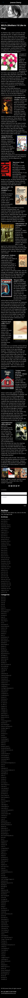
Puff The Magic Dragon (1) (7, 879)
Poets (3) (3, 868)
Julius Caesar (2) (5, 795)
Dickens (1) (3, 697)
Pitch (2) (3, 863)
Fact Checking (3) (5, 724)
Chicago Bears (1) (5, 684)
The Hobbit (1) (4, 935)
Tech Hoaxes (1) (5, 930)
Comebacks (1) (4, 693)
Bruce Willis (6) (4, 666)
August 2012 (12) (5, 568)
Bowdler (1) (4, 662)
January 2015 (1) (5, 539)
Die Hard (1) (4, 701)
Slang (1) (3, 906)
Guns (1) (3, 764)
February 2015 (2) (5, 537)
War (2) (3, 963)
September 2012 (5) (6, 566)
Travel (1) (3, 952)
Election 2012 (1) (5, 717)
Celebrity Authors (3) (6, 675)
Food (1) (3, 735)
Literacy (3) (3, 817)
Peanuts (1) (4, 853)
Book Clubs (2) (4, 659)
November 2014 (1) (5, 541)
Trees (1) (3, 954)
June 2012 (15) (4, 572)
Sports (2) (3, 915)
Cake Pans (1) (4, 668)
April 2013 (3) (4, 554)
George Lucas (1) (5, 746)
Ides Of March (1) (5, 784)
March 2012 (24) (5, 577)
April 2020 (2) (4, 521)
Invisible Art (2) (4, 790)
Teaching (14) (4, 928)
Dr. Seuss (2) (4, 702)
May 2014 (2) (4, 550)
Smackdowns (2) (5, 910)
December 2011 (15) (6, 583)
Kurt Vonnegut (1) (5, 801)
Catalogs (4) (4, 670)
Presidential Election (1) (6, 872)
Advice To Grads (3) (5, 610)
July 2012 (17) (4, 570)
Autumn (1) (3, 630)
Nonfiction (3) (4, 841)
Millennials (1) (4, 828)
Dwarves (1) (4, 708)
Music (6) (3, 837)
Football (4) (4, 737)
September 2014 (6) (6, 545)
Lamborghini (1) (5, 806)
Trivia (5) (3, 955)
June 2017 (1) (4, 523)
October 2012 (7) (5, 565)
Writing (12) (4, 977)
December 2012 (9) (5, 561)
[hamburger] (3, 2)
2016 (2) (3, 604)
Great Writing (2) (5, 757)
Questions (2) (4, 881)
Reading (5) (4, 884)
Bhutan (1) (3, 648)
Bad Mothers (4, 30)
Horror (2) (3, 781)
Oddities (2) (4, 843)
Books (10, 30)
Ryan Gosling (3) (5, 895)
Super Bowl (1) (4, 924)
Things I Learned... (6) (6, 939)
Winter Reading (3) (5, 970)
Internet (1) (4, 786)
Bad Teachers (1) (5, 641)
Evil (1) (2, 719)
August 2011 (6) (5, 590)
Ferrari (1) (3, 732)
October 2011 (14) (5, 586)
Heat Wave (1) (4, 773)
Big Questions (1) (5, 653)
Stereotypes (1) (4, 919)
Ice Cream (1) (4, 783)
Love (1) (3, 819)
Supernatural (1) (5, 926)
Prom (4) (3, 875)
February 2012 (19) (5, 579)
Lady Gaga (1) (4, 804)
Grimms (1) (3, 761)
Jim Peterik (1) (4, 793)
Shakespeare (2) (5, 901)
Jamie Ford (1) (4, 792)
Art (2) (2, 622)
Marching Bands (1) (6, 823)
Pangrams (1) (4, 850)
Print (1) (3, 874)
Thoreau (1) (4, 941)
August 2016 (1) (5, 528)
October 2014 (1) (5, 543)
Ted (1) (2, 934)
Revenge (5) (4, 886)
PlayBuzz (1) (4, 864)
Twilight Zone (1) (5, 957)
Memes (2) (3, 826)
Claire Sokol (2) (4, 690)
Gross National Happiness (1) (8, 762)
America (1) (3, 613)
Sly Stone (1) (4, 908)
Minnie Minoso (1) (5, 830)
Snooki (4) (3, 912)
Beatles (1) (3, 646)
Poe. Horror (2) (4, 866)
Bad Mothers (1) (5, 637)
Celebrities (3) (4, 673)
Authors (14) (4, 628)
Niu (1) (2, 839)
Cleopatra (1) (4, 692)
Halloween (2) (4, 768)
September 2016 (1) (6, 526)
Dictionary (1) (4, 699)
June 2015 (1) (4, 534)
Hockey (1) (3, 779)
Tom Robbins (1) (5, 948)
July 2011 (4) (4, 592)
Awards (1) (3, 633)
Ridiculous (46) (4, 890)
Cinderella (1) (4, 686)
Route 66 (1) (4, 894)
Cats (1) (3, 671)
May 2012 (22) (4, 574)
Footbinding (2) (4, 739)
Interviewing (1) (5, 788)
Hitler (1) (3, 775)
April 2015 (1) (4, 536)
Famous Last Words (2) (6, 726)
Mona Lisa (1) (4, 832)
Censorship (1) (4, 677)
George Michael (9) (5, 748)
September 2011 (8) (6, 588)
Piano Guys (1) (4, 861)
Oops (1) (3, 846)
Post (25, 505)
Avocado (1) (4, 631)
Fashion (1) (3, 730)
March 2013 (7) (4, 556)
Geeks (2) (3, 744)
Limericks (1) (4, 815)
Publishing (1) (4, 877)
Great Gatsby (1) (5, 755)
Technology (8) (4, 932)
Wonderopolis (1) (5, 972)
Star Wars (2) (4, 917)
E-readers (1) (4, 712)
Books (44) (3, 661)
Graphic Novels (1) (5, 753)
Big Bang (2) (4, 650)
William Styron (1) (5, 966)
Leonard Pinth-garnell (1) (7, 810)
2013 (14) (3, 599)
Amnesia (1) (4, 615)
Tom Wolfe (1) (4, 950)
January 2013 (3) (5, 559)
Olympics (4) (4, 844)
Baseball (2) (4, 642)
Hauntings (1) (4, 772)
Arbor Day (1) (4, 621)
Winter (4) (3, 968)
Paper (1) (3, 852)
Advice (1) (3, 608)
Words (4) (3, 975)
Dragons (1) (4, 706)
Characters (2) (4, 679)
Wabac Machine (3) (5, 961)
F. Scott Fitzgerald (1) (6, 721)
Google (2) (3, 752)
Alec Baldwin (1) (5, 611)
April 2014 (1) (4, 552)
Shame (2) (3, 903)
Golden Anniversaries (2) (7, 750)
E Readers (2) (4, 710)
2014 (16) (3, 601)
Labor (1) (3, 803)
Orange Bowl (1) (5, 848)
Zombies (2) (4, 979)
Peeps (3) (3, 855)
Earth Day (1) (4, 713)
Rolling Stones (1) (5, 892)
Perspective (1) (4, 859)
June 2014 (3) (4, 548)
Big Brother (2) (4, 651)
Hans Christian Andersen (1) (8, 770)
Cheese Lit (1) (4, 682)
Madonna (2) (4, 821)
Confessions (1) (5, 695)
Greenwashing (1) (5, 759)
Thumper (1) (4, 943)
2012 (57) (3, 597)
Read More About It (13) (7, 883)
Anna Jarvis (6, 79)
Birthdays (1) (4, 655)
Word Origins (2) (5, 974)
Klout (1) (3, 799)
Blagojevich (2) (4, 657)
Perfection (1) (4, 857)
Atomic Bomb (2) (5, 626)
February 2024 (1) (5, 519)
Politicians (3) (4, 870)
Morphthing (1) (5, 833)
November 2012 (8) (5, 563)
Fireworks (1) (4, 733)
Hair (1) (3, 766)
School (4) (3, 897)
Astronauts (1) (4, 624)
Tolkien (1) (3, 946)
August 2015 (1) (5, 532)
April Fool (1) (4, 619)
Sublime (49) (4, 923)
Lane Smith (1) (4, 808)
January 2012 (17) (5, 581)
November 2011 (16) (6, 585)
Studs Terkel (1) (5, 921)
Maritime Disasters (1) (6, 824)
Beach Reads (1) (5, 644)
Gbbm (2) (3, 742)
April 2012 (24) (4, 576)
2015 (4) (3, 602)
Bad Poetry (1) (4, 639)
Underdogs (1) (4, 959)
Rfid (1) (2, 888)
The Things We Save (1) (7, 937)
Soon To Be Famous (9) (6, 914)
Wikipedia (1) (4, 965)
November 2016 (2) (5, 525)
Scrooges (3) (4, 899)
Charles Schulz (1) (5, 681)
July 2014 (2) (4, 546)
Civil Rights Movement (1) (7, 688)
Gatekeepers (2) (5, 741)
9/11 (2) (3, 606)
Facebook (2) (4, 722)
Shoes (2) (3, 904)
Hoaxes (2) (3, 777)
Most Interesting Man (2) (7, 835)
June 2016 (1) (4, 530)
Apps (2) (3, 617)
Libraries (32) (4, 812)
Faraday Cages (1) (5, 728)
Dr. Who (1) (4, 704)
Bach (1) (3, 635)
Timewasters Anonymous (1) (8, 944)
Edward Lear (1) (5, 715)
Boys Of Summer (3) (6, 664)
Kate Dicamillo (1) (5, 797)
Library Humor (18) (5, 813)
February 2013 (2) (5, 557)
